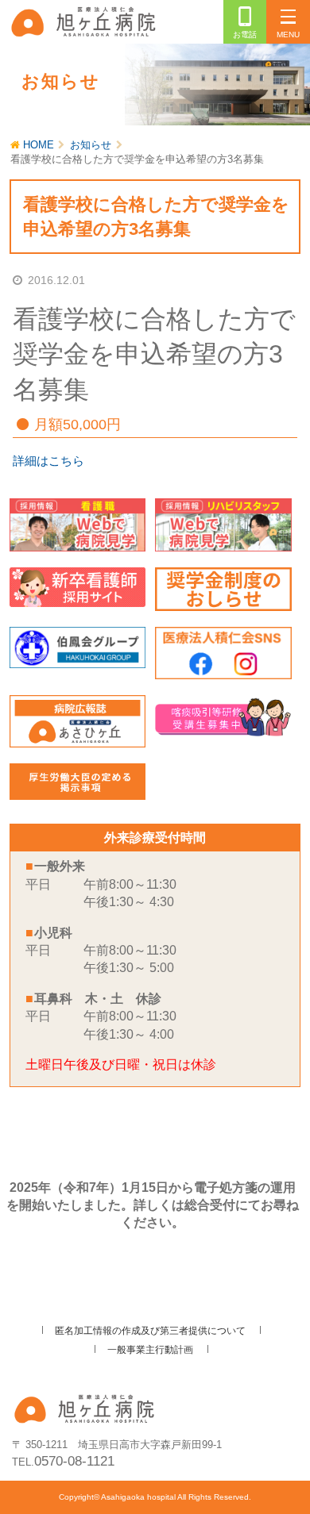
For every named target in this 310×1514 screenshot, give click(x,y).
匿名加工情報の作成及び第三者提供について (150, 1330)
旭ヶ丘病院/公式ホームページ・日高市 (86, 21)
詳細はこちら (48, 460)
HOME (38, 145)
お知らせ (90, 145)
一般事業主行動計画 (150, 1349)
